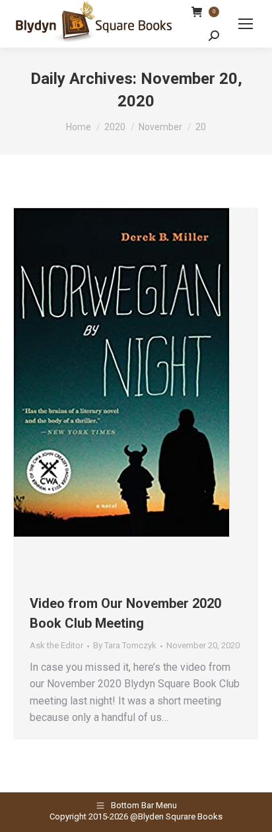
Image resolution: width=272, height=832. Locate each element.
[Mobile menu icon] (245, 24)
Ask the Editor (56, 645)
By (124, 645)
